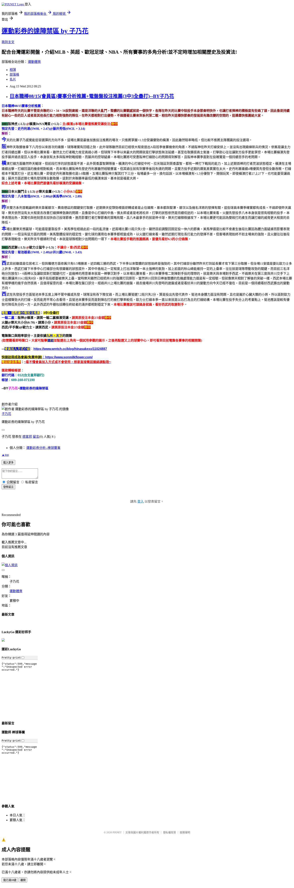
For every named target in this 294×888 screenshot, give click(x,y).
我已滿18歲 (9, 880)
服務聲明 (185, 832)
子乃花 (6, 414)
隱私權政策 (169, 832)
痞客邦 (27, 436)
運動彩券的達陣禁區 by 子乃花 (45, 31)
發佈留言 (8, 486)
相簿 (13, 69)
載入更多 (8, 462)
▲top (5, 454)
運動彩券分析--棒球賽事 (43, 447)
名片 (13, 79)
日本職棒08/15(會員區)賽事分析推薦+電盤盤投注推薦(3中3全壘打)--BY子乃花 (92, 96)
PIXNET (117, 832)
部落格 (14, 74)
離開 (23, 880)
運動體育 (34, 61)
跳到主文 (8, 42)
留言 (36, 436)
